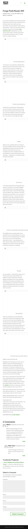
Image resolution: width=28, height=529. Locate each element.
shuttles (7, 385)
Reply (23, 441)
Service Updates (16, 414)
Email (4, 500)
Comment (5, 479)
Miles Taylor (7, 13)
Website (5, 507)
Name (4, 494)
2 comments (9, 15)
